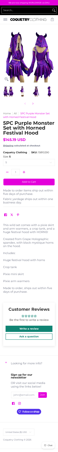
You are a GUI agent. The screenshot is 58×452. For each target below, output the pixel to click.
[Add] (24, 172)
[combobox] (26, 10)
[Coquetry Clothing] (28, 19)
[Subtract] (7, 172)
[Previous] (5, 56)
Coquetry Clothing (15, 152)
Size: (7, 156)
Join (42, 394)
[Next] (52, 56)
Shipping (8, 145)
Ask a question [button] (29, 336)
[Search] (53, 10)
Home (7, 113)
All (15, 113)
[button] (52, 19)
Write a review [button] (29, 328)
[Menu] (5, 19)
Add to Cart (29, 181)
